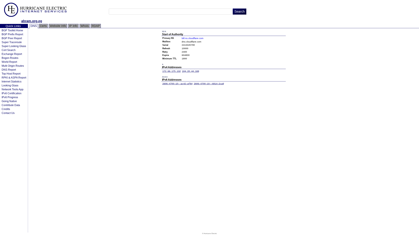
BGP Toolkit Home (12, 30)
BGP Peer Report (12, 38)
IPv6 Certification (11, 93)
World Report (9, 61)
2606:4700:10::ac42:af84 (177, 83)
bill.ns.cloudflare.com (192, 38)
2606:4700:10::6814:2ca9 (209, 83)
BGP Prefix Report (12, 34)
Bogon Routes (10, 57)
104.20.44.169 (190, 71)
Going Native (9, 101)
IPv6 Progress (10, 97)
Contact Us (8, 112)
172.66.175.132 (171, 71)
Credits (6, 109)
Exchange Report (12, 53)
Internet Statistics (11, 81)
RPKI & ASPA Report (14, 77)
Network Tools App (12, 89)
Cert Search (9, 50)
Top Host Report (11, 73)
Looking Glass (10, 85)
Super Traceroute (12, 42)
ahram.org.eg (31, 21)
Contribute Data (11, 105)
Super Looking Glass (14, 46)
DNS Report (9, 69)
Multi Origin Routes (13, 65)
